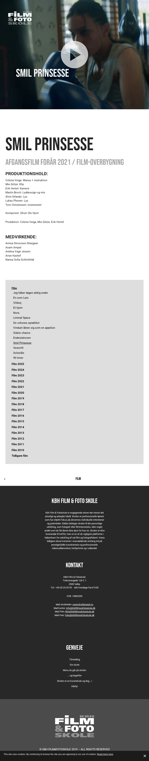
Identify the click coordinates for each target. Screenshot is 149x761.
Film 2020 (18, 392)
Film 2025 (18, 364)
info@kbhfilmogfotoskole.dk (80, 608)
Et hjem (18, 307)
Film (14, 288)
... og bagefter (75, 675)
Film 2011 (18, 444)
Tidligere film (20, 455)
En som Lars (21, 297)
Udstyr (74, 686)
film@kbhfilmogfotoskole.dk (79, 611)
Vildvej (17, 302)
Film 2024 (18, 369)
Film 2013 (18, 432)
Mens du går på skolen (74, 670)
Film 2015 (18, 421)
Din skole (74, 664)
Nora (16, 312)
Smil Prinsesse (22, 343)
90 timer (18, 357)
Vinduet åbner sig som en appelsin (34, 327)
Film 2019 (18, 398)
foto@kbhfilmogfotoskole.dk (79, 615)
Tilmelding (74, 659)
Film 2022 (18, 381)
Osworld (18, 347)
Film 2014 (18, 427)
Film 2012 (18, 438)
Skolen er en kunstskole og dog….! (74, 681)
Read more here (105, 754)
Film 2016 (18, 415)
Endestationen (22, 337)
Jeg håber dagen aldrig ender (30, 292)
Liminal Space (21, 317)
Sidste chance (21, 333)
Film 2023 (18, 375)
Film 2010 (18, 450)
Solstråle (18, 353)
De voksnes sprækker (26, 323)
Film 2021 (18, 387)
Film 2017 (18, 410)
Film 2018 (18, 404)
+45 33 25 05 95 (64, 587)
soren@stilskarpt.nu (83, 604)
